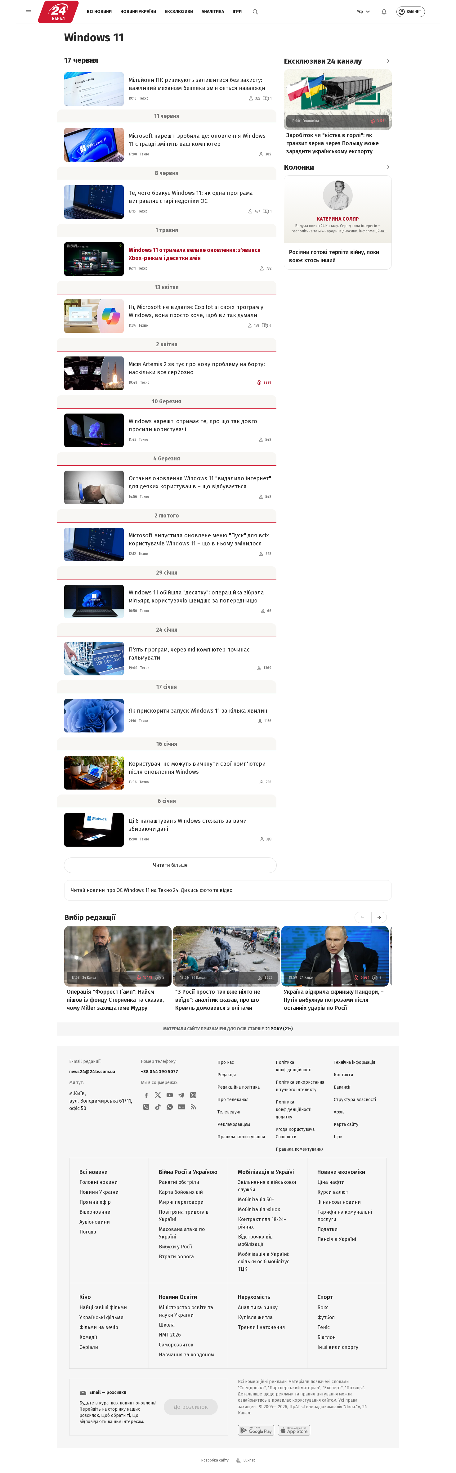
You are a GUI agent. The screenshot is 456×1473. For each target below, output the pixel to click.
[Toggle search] (255, 12)
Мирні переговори (181, 1202)
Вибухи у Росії (175, 1247)
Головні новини (98, 1182)
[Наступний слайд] (379, 917)
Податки (327, 1229)
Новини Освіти (178, 1297)
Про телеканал (232, 1099)
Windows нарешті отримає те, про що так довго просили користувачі (193, 425)
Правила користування (241, 1136)
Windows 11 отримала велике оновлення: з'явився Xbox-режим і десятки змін (195, 254)
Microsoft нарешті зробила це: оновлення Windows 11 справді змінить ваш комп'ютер (197, 139)
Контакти (343, 1074)
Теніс (323, 1327)
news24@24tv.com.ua (92, 1071)
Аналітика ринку (258, 1307)
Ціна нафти (331, 1182)
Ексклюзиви (179, 11)
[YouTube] (169, 1095)
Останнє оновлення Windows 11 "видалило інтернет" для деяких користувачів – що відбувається (200, 482)
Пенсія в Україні (336, 1239)
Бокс (323, 1307)
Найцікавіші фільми (103, 1307)
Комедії (88, 1337)
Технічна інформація (354, 1062)
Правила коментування (300, 1149)
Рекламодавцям (233, 1124)
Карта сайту (346, 1124)
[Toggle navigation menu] (29, 12)
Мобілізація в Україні (266, 1172)
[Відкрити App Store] (294, 1430)
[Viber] (146, 1107)
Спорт (325, 1297)
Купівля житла (255, 1317)
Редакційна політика (238, 1087)
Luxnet (249, 1460)
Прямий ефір (95, 1202)
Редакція (226, 1074)
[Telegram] (181, 1095)
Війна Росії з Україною (188, 1172)
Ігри (237, 11)
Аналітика (213, 11)
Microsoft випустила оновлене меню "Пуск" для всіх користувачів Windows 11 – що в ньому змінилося (199, 539)
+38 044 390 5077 (159, 1071)
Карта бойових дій (181, 1192)
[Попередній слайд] (362, 917)
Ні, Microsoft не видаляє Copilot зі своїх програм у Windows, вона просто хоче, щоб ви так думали (196, 311)
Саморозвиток (176, 1345)
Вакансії (342, 1087)
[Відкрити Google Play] (256, 1430)
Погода (87, 1232)
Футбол (326, 1317)
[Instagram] (193, 1095)
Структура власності (355, 1099)
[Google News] (181, 1107)
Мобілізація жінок (259, 1209)
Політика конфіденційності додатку (293, 1109)
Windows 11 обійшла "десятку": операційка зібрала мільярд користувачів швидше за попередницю (196, 596)
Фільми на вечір (98, 1327)
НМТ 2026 (170, 1335)
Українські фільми (101, 1317)
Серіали (88, 1347)
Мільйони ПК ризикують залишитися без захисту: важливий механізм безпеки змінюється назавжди (197, 84)
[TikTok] (158, 1107)
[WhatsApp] (169, 1107)
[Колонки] (388, 167)
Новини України (138, 11)
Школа (167, 1325)
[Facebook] (146, 1095)
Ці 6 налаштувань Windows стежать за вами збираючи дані (188, 824)
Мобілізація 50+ (256, 1199)
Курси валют (332, 1192)
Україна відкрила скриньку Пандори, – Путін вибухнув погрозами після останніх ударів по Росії (334, 999)
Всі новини (99, 11)
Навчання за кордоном (186, 1355)
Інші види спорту (337, 1347)
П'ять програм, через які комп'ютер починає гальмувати (189, 653)
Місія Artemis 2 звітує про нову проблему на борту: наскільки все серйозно (197, 368)
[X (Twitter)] (158, 1095)
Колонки (299, 167)
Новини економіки (341, 1172)
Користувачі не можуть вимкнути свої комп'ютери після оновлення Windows (197, 767)
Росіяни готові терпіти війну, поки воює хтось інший (334, 256)
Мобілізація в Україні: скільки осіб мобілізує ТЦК (263, 1261)
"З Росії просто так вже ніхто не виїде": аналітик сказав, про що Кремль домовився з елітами (217, 999)
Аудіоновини (94, 1222)
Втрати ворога (176, 1257)
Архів (339, 1112)
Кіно (85, 1297)
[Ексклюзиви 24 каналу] (388, 61)
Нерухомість (254, 1297)
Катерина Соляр (338, 219)
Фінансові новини (339, 1202)
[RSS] (193, 1107)
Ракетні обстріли (179, 1182)
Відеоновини (94, 1212)
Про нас (225, 1062)
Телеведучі (228, 1112)
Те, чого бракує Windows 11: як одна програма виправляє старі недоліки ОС (191, 197)
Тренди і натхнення (261, 1327)
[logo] (58, 12)
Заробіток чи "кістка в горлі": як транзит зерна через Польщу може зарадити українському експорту (332, 143)
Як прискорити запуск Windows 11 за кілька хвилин (198, 710)
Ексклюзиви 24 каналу (323, 61)
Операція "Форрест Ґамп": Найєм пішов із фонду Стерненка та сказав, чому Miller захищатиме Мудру (115, 999)
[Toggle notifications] (384, 12)
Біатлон (326, 1337)
